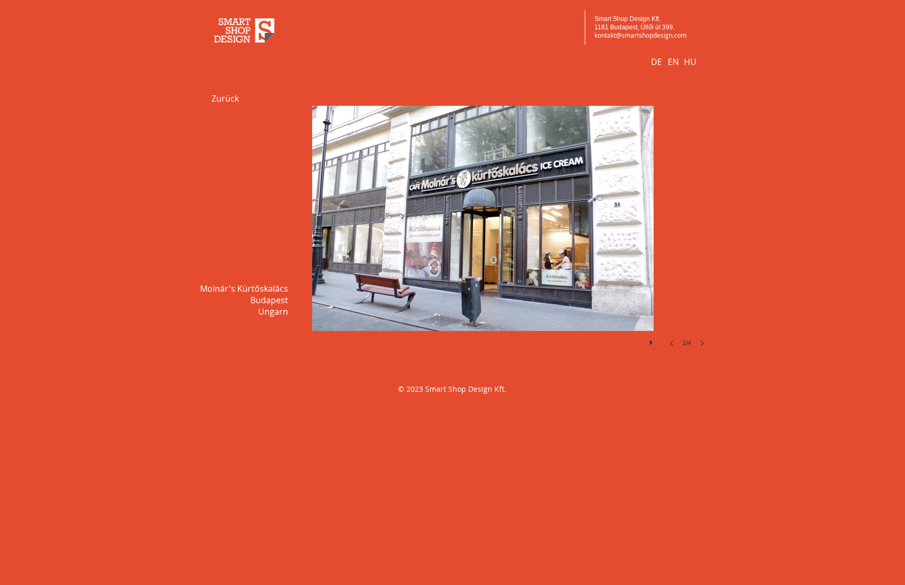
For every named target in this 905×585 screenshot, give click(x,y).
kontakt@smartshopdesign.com (640, 35)
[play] (652, 340)
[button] (483, 237)
